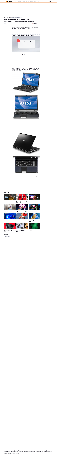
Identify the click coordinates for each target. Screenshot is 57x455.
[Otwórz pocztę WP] (44, 1)
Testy (24, 1)
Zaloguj (50, 1)
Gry (38, 1)
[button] (47, 1)
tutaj (18, 453)
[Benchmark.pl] (10, 1)
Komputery (19, 1)
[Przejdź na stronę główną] (5, 1)
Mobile (15, 1)
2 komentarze (35, 23)
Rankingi (27, 1)
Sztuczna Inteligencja (33, 1)
